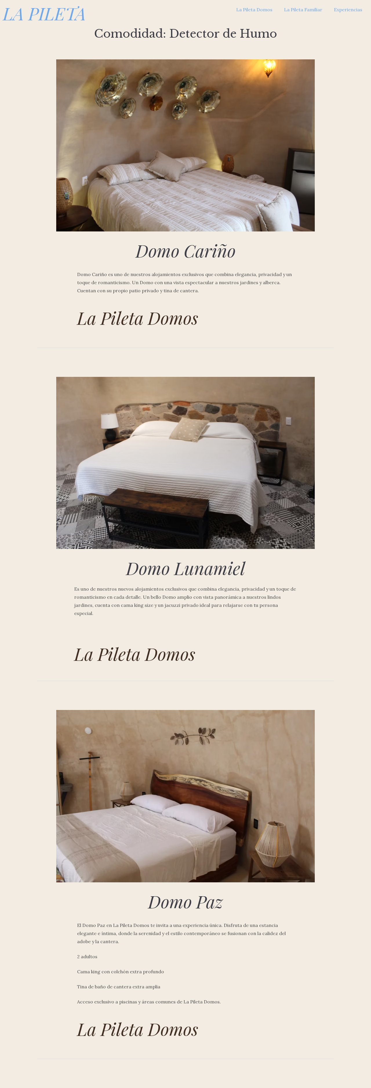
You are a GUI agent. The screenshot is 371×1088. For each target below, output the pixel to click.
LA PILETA (44, 13)
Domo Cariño (186, 250)
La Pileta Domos (254, 9)
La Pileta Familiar (303, 9)
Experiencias (348, 9)
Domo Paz (185, 901)
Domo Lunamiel (185, 567)
